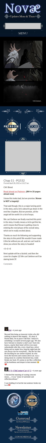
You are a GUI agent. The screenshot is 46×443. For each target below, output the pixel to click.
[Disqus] (23, 294)
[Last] (40, 111)
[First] (5, 111)
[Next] (28, 111)
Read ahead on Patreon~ (15, 192)
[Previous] (17, 111)
